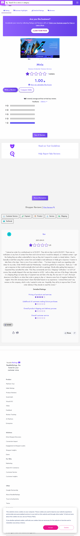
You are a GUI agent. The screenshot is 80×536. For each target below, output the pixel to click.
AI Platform (9, 419)
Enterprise (9, 423)
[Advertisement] (40, 180)
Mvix (40, 64)
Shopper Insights (11, 450)
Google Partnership (12, 490)
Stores (3, 5)
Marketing (9, 463)
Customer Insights (12, 476)
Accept (50, 527)
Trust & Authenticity (12, 499)
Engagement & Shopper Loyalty (15, 446)
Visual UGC (9, 401)
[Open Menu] (77, 2)
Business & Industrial (34, 69)
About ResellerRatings (13, 494)
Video (8, 406)
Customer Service (11, 472)
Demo (8, 454)
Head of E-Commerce (12, 468)
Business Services (46, 69)
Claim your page (40, 31)
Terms (8, 503)
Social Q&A (9, 397)
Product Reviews (11, 392)
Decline (66, 527)
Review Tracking (11, 414)
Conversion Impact (12, 441)
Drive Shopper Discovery (13, 437)
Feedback (9, 410)
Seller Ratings (10, 388)
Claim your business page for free (61, 23)
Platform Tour (10, 384)
